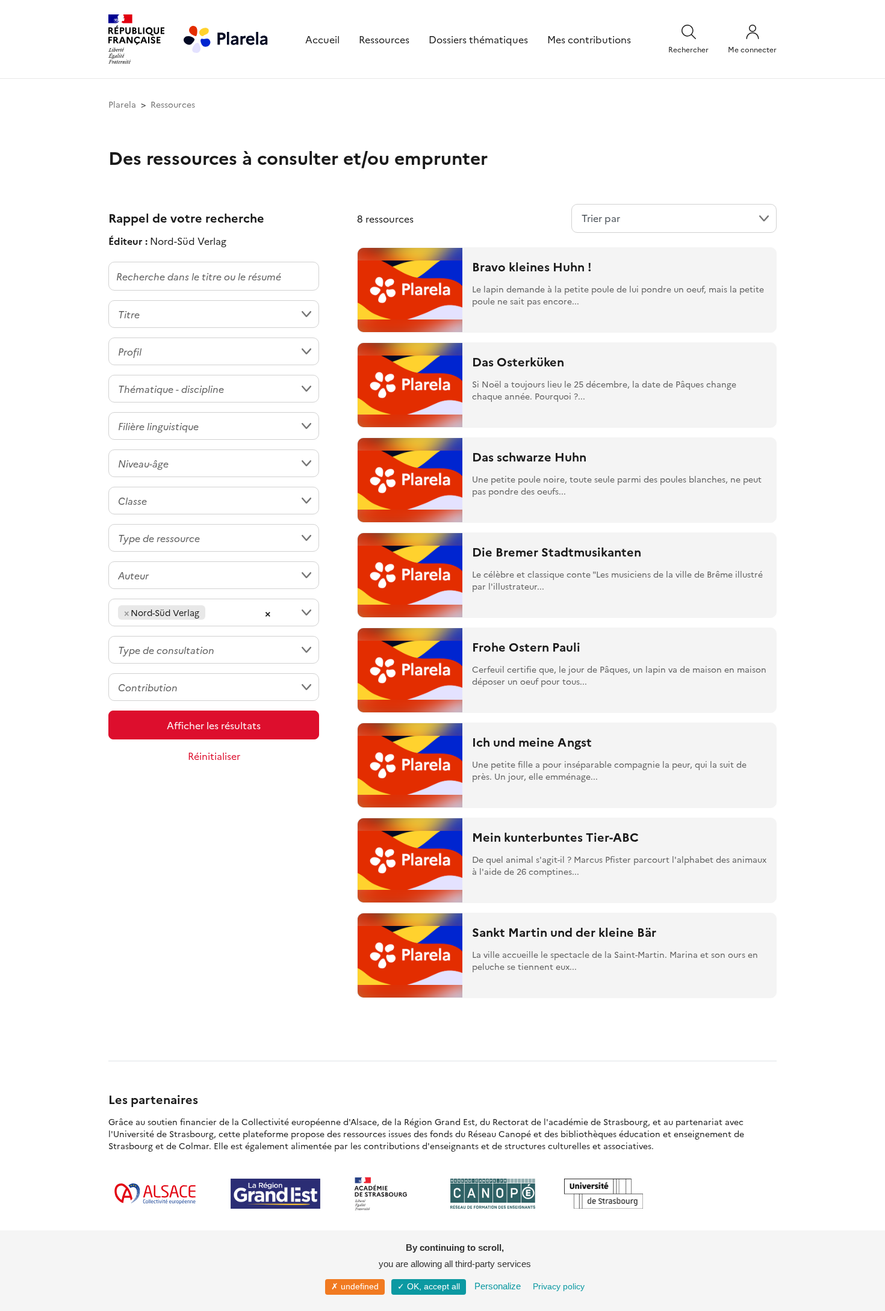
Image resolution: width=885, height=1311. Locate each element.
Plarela (122, 104)
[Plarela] (226, 37)
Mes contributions (589, 39)
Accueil (322, 39)
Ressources (384, 39)
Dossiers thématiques (478, 39)
